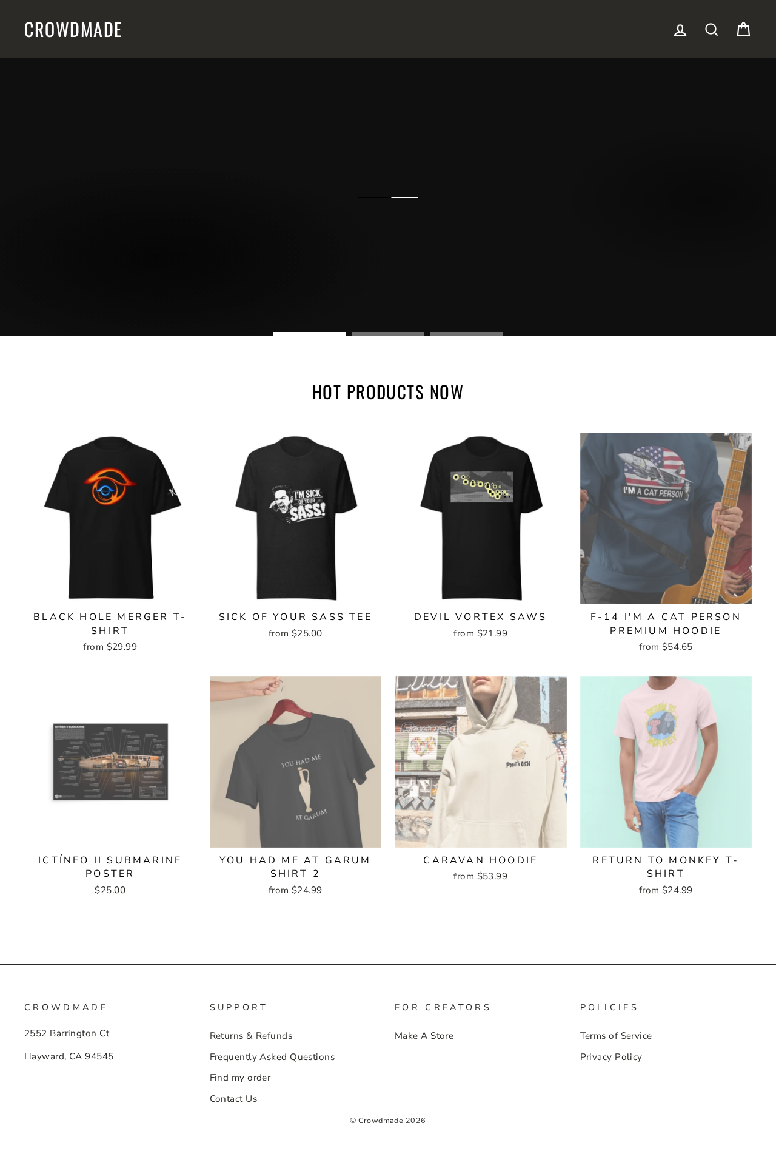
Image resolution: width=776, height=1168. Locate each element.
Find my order (240, 1078)
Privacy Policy (611, 1057)
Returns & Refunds (251, 1036)
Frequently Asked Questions (272, 1057)
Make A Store (424, 1036)
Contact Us (234, 1099)
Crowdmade (73, 29)
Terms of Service (616, 1036)
